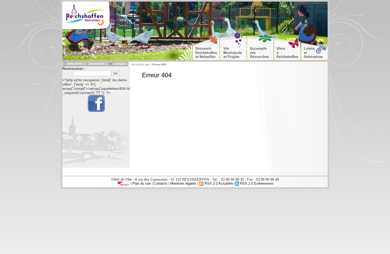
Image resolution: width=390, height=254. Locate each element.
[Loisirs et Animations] (314, 46)
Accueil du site (140, 64)
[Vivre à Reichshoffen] (287, 46)
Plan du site (141, 183)
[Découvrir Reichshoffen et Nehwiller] (206, 46)
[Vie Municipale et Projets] (233, 46)
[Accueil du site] (93, 16)
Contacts (160, 183)
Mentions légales (183, 183)
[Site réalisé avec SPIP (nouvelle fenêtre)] (123, 183)
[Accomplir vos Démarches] (260, 46)
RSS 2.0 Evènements (256, 183)
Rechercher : (73, 68)
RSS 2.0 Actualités (218, 183)
